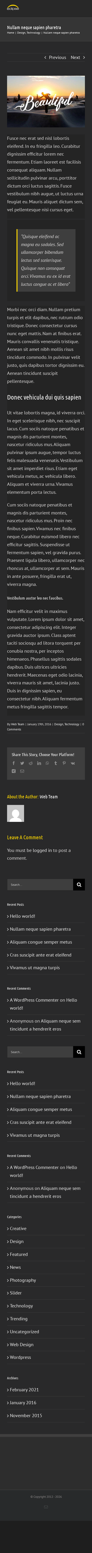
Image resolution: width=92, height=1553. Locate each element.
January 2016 (23, 1403)
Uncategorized (24, 1332)
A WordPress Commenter (34, 1000)
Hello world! (22, 916)
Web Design (21, 1344)
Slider (16, 1293)
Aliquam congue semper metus (41, 942)
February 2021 (24, 1390)
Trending (19, 1319)
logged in (42, 850)
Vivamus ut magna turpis (35, 968)
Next (75, 57)
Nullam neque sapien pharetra (40, 929)
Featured (19, 1254)
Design (58, 724)
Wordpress (20, 1357)
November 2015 (26, 1415)
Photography (23, 1280)
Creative (18, 1228)
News (15, 1267)
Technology (71, 724)
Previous (57, 57)
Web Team (17, 724)
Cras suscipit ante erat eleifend (40, 955)
